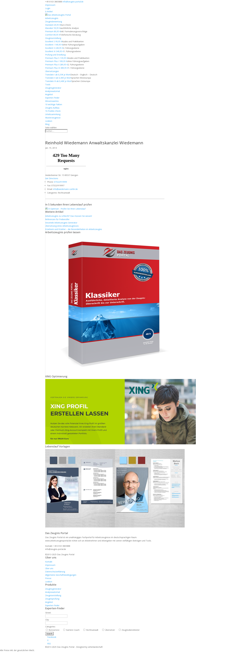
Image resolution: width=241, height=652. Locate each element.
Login (47, 8)
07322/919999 (60, 182)
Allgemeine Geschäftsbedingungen (60, 575)
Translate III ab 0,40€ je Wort (58, 81)
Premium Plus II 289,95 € (56, 64)
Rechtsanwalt (93, 630)
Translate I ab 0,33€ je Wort (57, 74)
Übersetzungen (52, 71)
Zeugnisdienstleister (131, 630)
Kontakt (48, 561)
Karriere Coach (74, 630)
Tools (47, 84)
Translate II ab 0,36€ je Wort (58, 77)
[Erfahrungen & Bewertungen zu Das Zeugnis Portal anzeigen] (216, 650)
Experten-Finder (52, 97)
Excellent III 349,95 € (54, 51)
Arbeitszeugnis (51, 18)
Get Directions (51, 178)
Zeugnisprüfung (52, 598)
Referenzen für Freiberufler (57, 219)
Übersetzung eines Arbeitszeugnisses (62, 226)
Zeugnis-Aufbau (52, 107)
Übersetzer (111, 630)
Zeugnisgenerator (53, 87)
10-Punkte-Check (53, 111)
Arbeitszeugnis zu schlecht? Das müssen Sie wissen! (68, 216)
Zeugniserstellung (53, 38)
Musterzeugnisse (53, 117)
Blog (47, 124)
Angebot (49, 94)
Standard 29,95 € (53, 25)
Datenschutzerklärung (55, 571)
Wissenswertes (52, 101)
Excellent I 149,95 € (54, 44)
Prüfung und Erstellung (55, 54)
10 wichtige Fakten (53, 104)
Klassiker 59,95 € (52, 28)
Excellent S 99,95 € (53, 41)
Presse (48, 578)
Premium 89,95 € (53, 31)
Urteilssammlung (52, 114)
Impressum (50, 5)
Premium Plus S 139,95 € (56, 58)
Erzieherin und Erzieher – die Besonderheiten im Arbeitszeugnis (73, 229)
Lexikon (48, 121)
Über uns (49, 568)
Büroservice (55, 630)
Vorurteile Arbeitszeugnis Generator (61, 222)
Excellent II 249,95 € (54, 48)
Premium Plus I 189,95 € (56, 61)
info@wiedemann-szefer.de (65, 189)
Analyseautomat (52, 91)
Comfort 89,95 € (52, 34)
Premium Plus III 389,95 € (56, 68)
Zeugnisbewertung (53, 21)
